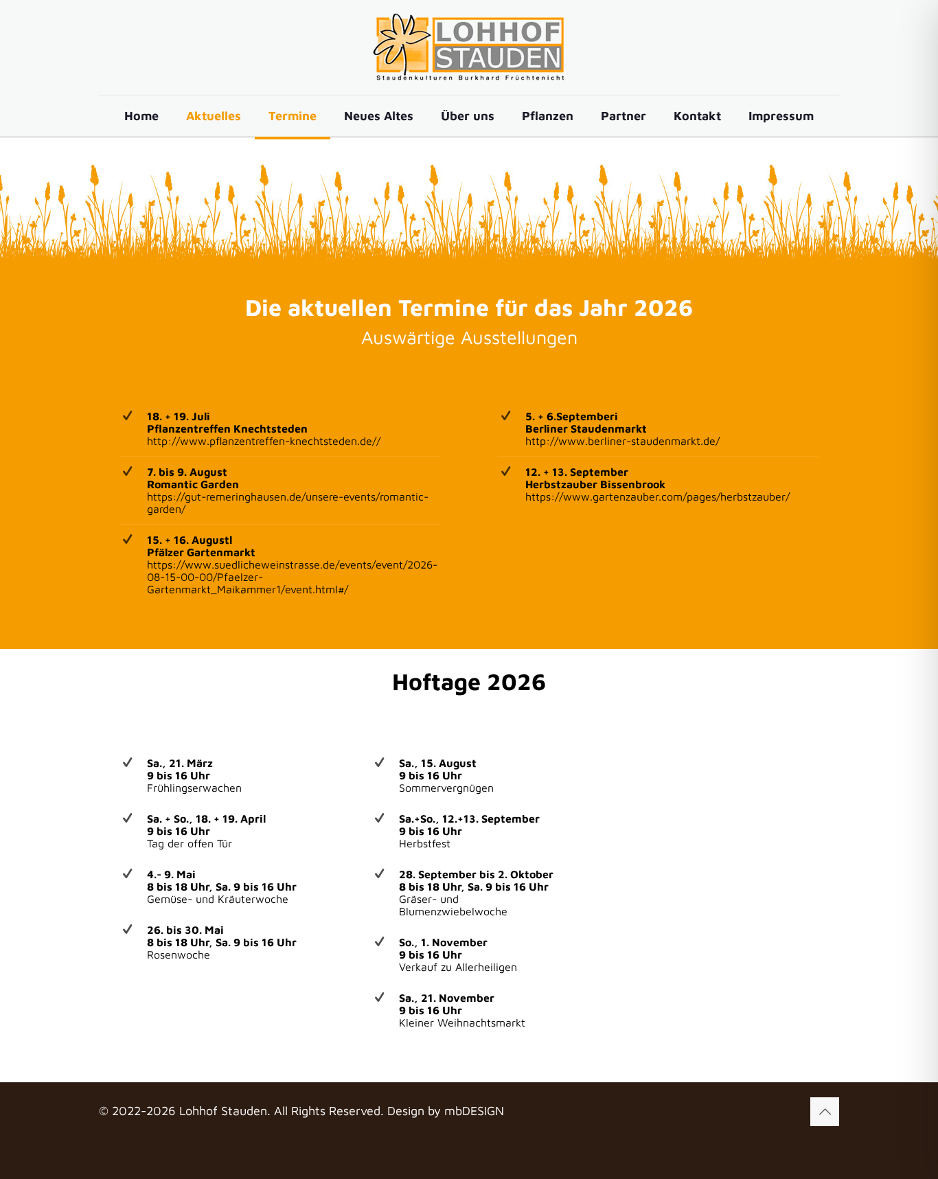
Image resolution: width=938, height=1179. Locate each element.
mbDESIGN (474, 1110)
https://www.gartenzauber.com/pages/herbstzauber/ (657, 496)
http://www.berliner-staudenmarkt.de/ (622, 441)
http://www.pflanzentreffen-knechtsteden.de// (263, 441)
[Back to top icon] (824, 1111)
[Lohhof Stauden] (469, 47)
